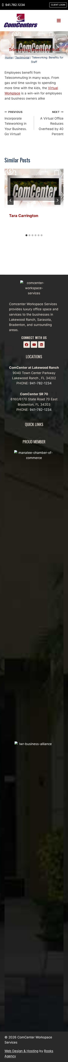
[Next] (57, 200)
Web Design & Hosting (21, 1051)
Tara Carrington (23, 215)
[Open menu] (60, 20)
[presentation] (34, 188)
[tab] (26, 235)
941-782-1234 (41, 383)
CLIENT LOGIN (58, 4)
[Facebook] (26, 344)
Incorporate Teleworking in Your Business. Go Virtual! (16, 123)
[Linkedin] (41, 344)
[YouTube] (34, 344)
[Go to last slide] (11, 200)
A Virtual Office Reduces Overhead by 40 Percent (51, 123)
